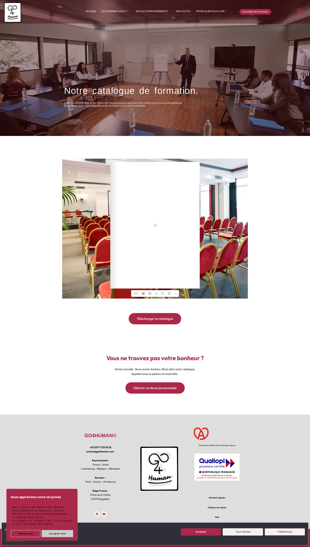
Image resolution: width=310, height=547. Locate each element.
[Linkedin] (96, 514)
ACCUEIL (91, 11)
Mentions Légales (217, 497)
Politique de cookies (15, 541)
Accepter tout (57, 533)
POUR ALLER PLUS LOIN (210, 11)
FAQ (217, 517)
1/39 (136, 293)
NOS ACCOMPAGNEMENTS (152, 11)
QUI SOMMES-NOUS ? (115, 11)
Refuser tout (25, 533)
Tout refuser (243, 531)
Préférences (285, 531)
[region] (42, 515)
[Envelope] (104, 514)
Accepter (201, 531)
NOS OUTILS (183, 11)
